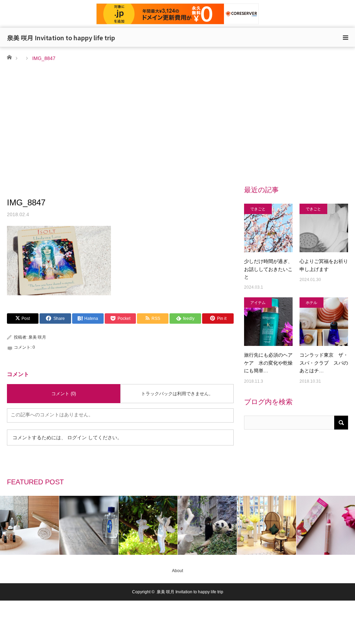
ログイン (77, 437)
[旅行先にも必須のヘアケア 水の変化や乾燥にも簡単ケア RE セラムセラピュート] (268, 321)
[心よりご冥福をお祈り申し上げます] (324, 228)
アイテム (258, 302)
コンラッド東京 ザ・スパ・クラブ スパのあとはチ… (324, 362)
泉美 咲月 (37, 337)
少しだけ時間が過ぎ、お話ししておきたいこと (268, 269)
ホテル (311, 302)
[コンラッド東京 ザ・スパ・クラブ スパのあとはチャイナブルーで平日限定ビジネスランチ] (324, 321)
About (177, 571)
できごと (258, 209)
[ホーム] (9, 56)
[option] (29, 525)
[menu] (345, 37)
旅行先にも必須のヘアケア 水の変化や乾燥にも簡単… (268, 362)
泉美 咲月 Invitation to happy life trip (61, 37)
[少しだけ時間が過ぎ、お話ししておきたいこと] (268, 228)
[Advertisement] (177, 114)
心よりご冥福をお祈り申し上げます (324, 265)
